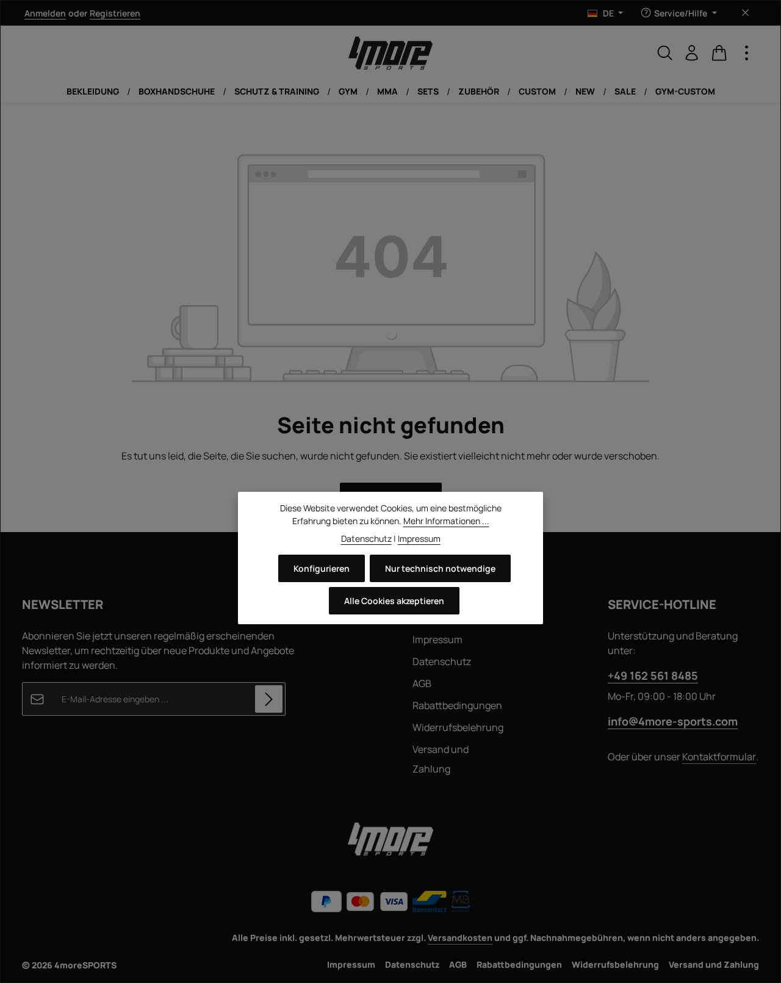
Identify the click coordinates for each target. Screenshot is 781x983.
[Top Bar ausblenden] (745, 13)
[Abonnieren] (269, 699)
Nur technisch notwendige (440, 568)
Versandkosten (460, 937)
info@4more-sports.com (673, 721)
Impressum (437, 639)
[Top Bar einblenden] (747, 53)
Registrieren (115, 13)
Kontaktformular (719, 756)
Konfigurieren (321, 568)
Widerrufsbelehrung (457, 727)
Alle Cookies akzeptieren (394, 601)
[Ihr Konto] (692, 53)
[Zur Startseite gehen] (390, 53)
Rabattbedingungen (457, 705)
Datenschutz (441, 661)
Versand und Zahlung (440, 759)
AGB (421, 683)
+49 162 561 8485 (653, 675)
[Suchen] (665, 53)
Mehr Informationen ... (446, 521)
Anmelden (45, 13)
